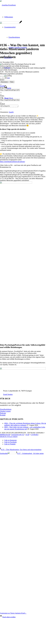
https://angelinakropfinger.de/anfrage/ (12, 161)
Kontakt (2, 415)
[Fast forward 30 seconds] (9, 78)
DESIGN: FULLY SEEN (8, 436)
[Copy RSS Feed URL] (1, 92)
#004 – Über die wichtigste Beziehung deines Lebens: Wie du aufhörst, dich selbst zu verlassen (25, 424)
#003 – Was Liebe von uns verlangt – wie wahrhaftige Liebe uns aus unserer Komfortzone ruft (24, 428)
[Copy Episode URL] (1, 102)
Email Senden (8, 394)
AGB (27, 435)
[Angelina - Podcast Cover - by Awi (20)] (11, 23)
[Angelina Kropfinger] (8, 5)
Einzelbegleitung (5, 409)
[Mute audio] (1, 78)
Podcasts (3, 413)
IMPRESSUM (5, 435)
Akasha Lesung (5, 411)
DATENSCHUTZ (17, 435)
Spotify (2, 86)
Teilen (12, 82)
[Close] (1, 84)
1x (6, 78)
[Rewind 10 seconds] (3, 78)
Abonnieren (4, 82)
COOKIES (34, 435)
